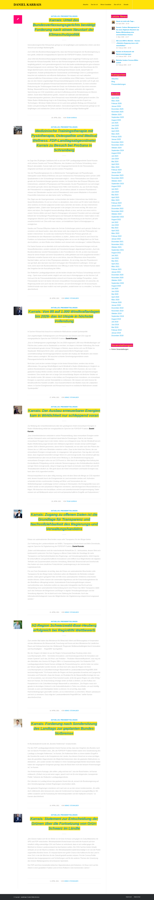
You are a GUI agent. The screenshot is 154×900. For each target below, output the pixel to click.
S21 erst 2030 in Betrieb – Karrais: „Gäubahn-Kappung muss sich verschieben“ (128, 43)
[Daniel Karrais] (18, 410)
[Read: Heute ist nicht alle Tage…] (113, 22)
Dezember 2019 (117, 308)
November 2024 (117, 145)
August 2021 (116, 253)
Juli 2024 (114, 156)
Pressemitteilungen (69, 16)
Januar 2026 (116, 106)
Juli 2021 (114, 255)
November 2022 (117, 211)
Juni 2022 (115, 225)
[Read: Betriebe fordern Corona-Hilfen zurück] (113, 61)
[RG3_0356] (18, 624)
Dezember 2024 (117, 142)
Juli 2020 (114, 288)
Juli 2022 (114, 222)
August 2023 (116, 186)
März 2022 (115, 233)
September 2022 (117, 217)
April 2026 (115, 98)
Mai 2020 (114, 294)
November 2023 (117, 178)
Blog (113, 81)
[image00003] (18, 130)
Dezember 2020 (117, 275)
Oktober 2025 (116, 114)
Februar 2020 (116, 302)
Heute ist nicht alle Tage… (125, 21)
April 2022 (115, 230)
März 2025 (115, 134)
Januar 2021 (116, 272)
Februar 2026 (116, 103)
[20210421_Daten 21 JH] (18, 514)
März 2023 (115, 200)
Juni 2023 (115, 192)
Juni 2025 (115, 125)
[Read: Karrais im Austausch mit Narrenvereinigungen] (113, 52)
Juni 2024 (115, 159)
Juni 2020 (115, 291)
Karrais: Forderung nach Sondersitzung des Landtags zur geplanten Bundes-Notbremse (64, 728)
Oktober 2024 (116, 148)
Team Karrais (72, 117)
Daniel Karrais (27, 4)
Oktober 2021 (116, 247)
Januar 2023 (116, 206)
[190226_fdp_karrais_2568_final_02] (18, 311)
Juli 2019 (114, 322)
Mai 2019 (114, 327)
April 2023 (115, 197)
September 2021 (117, 250)
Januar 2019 (116, 333)
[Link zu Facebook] (135, 4)
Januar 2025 (116, 139)
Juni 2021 (115, 258)
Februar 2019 (116, 330)
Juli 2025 (114, 123)
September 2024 (117, 150)
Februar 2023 (116, 203)
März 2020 (115, 300)
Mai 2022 (114, 228)
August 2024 (116, 153)
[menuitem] (86, 4)
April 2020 (115, 297)
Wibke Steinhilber (72, 298)
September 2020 (117, 283)
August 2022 (116, 219)
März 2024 (115, 167)
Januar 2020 (116, 305)
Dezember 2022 (117, 208)
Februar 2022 (116, 236)
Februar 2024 (116, 170)
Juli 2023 (114, 189)
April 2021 (115, 264)
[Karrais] (18, 723)
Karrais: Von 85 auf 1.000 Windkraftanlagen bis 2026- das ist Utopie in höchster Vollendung (64, 316)
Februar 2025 (116, 137)
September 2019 (117, 316)
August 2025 (116, 120)
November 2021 (117, 244)
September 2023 (117, 183)
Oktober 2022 (116, 214)
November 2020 (117, 277)
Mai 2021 (114, 261)
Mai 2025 (114, 128)
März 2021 (115, 266)
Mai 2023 (114, 195)
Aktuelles (55, 16)
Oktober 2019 (116, 313)
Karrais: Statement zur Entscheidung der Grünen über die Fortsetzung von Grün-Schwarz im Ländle (64, 823)
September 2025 (117, 117)
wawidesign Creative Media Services (30, 897)
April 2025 (115, 131)
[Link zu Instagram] (138, 4)
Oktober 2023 (116, 181)
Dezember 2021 (117, 241)
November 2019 (117, 311)
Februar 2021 (116, 269)
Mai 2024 (114, 161)
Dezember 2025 (117, 109)
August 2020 (116, 286)
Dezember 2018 (117, 335)
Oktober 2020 (116, 280)
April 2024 (115, 164)
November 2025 (117, 112)
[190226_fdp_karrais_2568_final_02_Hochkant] (18, 818)
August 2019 (116, 319)
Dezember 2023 (117, 175)
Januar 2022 (116, 239)
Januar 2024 (116, 172)
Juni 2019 (115, 324)
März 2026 (115, 101)
